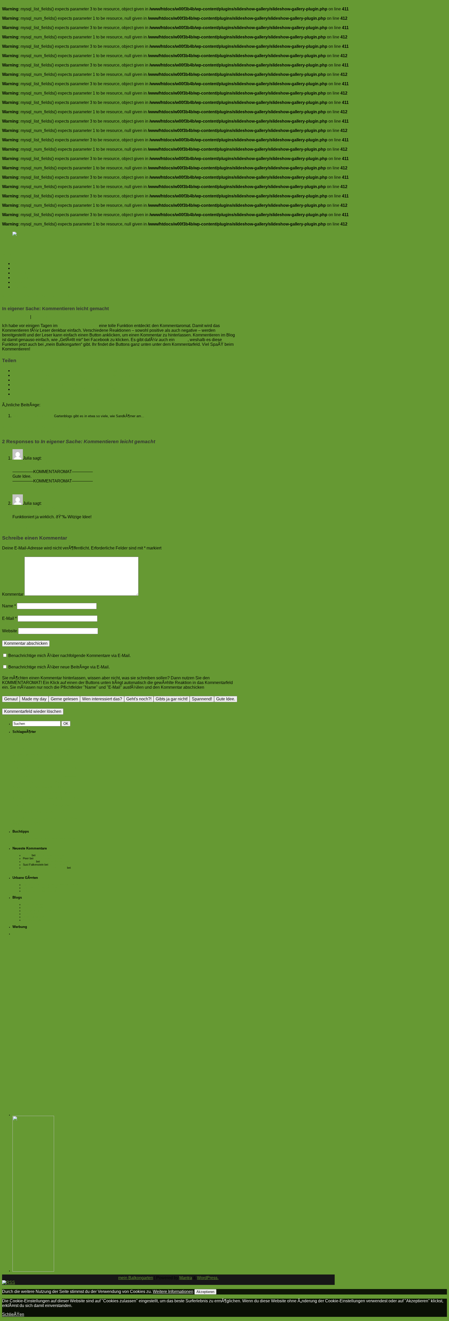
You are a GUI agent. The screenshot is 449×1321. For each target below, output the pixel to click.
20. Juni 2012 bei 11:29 (33, 508)
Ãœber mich (23, 282)
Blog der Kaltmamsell (78, 325)
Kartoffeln (49, 787)
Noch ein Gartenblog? (33, 416)
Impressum (22, 287)
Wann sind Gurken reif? (25, 300)
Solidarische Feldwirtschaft (40, 890)
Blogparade (62, 754)
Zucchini (31, 823)
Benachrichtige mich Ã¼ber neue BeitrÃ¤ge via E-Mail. (59, 667)
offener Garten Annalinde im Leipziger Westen (51, 884)
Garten (50, 774)
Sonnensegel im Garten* (51, 855)
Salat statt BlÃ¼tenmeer (56, 861)
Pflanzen (38, 804)
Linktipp (49, 798)
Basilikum (18, 754)
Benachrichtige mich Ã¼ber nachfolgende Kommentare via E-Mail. (69, 655)
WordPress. (208, 1278)
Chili (16, 767)
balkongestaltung (64, 750)
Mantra (185, 1278)
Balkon (51, 741)
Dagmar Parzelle (33, 907)
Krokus (66, 793)
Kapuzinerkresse (26, 787)
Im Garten (21, 273)
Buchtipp (63, 760)
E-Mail (9, 618)
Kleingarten (26, 792)
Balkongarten (31, 748)
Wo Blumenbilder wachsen (39, 919)
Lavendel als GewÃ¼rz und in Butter (37, 296)
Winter (17, 824)
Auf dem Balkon (27, 268)
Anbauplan (29, 870)
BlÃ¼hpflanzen (37, 761)
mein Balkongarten (135, 1278)
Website (9, 631)
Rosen (17, 812)
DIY (25, 767)
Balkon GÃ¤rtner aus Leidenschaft (44, 867)
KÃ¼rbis (35, 798)
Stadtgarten (58, 811)
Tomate (19, 817)
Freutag (70, 767)
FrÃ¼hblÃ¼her (25, 776)
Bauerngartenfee (33, 904)
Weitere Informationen (173, 1291)
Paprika (18, 805)
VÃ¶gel (72, 818)
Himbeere (57, 782)
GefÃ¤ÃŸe (69, 776)
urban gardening (47, 817)
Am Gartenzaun (26, 277)
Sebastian (29, 861)
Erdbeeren (39, 767)
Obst (75, 798)
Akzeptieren (205, 1292)
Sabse (27, 855)
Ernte (56, 767)
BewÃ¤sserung (34, 754)
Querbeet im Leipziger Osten (41, 887)
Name (9, 606)
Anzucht (30, 741)
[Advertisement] (47, 1016)
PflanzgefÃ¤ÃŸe (63, 805)
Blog (48, 754)
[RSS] (18, 234)
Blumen (18, 761)
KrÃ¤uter (20, 798)
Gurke (41, 782)
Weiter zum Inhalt (18, 255)
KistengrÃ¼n (31, 913)
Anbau (16, 742)
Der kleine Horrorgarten (38, 910)
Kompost (50, 792)
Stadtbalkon (33, 811)
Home (18, 263)
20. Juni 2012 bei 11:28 (33, 463)
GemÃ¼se (23, 782)
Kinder (62, 787)
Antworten (21, 492)
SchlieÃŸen (13, 1314)
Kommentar (12, 594)
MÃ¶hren (62, 798)
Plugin (182, 339)
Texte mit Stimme (33, 916)
